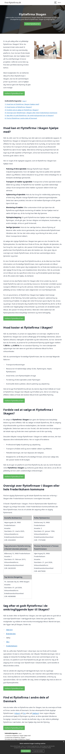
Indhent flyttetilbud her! (32, 24)
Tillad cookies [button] (25, 751)
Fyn (24, 713)
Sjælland (35, 713)
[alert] (32, 747)
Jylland (17, 713)
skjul (24, 101)
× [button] (63, 741)
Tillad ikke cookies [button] (38, 751)
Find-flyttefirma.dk (13, 2)
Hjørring (9, 629)
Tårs (7, 642)
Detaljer (49, 747)
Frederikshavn (11, 646)
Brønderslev (11, 633)
